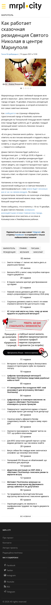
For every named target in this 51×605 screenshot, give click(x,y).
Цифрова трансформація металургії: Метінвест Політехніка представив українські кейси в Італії (28, 377)
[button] (46, 73)
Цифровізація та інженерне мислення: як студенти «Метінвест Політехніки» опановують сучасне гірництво (26, 401)
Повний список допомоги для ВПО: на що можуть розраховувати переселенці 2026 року (28, 293)
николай (38, 252)
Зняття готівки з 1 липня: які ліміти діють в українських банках (26, 263)
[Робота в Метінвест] (25, 337)
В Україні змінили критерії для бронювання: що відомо (27, 283)
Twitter (10, 570)
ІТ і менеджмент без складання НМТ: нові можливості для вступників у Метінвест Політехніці (26, 389)
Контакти (7, 542)
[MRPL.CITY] (25, 6)
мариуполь (9, 248)
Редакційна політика (12, 552)
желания (24, 252)
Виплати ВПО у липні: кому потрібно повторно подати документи (28, 273)
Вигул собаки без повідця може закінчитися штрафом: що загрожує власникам (27, 451)
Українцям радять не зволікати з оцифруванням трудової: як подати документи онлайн (28, 506)
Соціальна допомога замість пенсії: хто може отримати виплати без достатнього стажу (27, 302)
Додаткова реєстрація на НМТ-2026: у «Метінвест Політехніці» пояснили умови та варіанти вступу (27, 472)
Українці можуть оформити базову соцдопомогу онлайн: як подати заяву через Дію (27, 421)
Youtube (10, 581)
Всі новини (25, 516)
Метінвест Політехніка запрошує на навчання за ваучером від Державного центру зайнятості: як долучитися (25, 484)
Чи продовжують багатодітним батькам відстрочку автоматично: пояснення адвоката (28, 495)
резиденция (9, 252)
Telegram (36, 232)
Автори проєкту (10, 547)
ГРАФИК (23, 248)
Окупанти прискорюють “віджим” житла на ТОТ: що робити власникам (26, 432)
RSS (8, 586)
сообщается (10, 113)
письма (35, 248)
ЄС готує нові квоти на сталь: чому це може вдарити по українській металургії (27, 312)
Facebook (19, 234)
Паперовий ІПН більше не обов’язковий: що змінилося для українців (27, 461)
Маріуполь (7, 15)
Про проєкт (8, 537)
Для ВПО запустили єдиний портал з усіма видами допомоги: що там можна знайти (26, 442)
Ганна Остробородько (9, 54)
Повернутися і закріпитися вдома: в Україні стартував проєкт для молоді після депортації (28, 410)
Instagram (11, 575)
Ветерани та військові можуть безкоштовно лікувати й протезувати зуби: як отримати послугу (27, 365)
